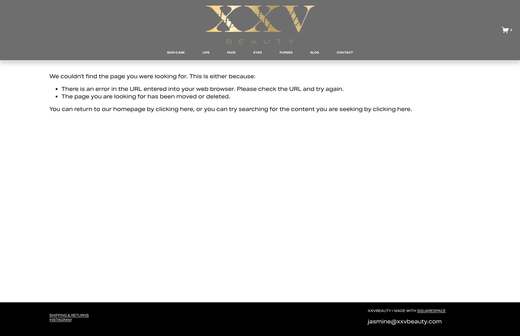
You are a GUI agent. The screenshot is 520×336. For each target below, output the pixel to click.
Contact (345, 52)
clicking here (174, 109)
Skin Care (176, 52)
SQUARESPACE (431, 311)
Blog (314, 52)
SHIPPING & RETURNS (69, 315)
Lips (206, 52)
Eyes (257, 52)
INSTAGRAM (60, 320)
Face (231, 52)
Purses (286, 52)
